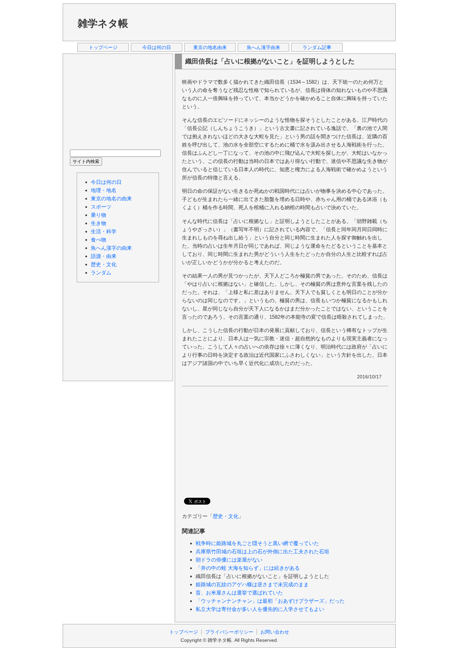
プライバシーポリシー (229, 632)
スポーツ (101, 207)
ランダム (101, 272)
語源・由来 (103, 256)
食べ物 (98, 240)
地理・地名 (103, 190)
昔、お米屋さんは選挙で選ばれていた (239, 593)
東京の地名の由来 (111, 198)
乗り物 (98, 215)
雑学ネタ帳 (103, 23)
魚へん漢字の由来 (111, 248)
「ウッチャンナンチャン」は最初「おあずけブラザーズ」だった (270, 601)
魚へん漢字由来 (263, 47)
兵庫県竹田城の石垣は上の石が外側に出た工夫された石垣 (262, 551)
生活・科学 (103, 231)
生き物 (98, 223)
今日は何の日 (156, 47)
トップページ (103, 47)
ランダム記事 (317, 47)
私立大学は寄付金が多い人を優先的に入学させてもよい (260, 609)
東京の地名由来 (210, 47)
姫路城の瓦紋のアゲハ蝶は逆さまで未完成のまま (252, 584)
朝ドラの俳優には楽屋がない (229, 560)
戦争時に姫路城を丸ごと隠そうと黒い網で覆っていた (257, 543)
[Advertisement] (264, 22)
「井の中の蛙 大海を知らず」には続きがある (248, 568)
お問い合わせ (274, 632)
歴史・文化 (225, 516)
